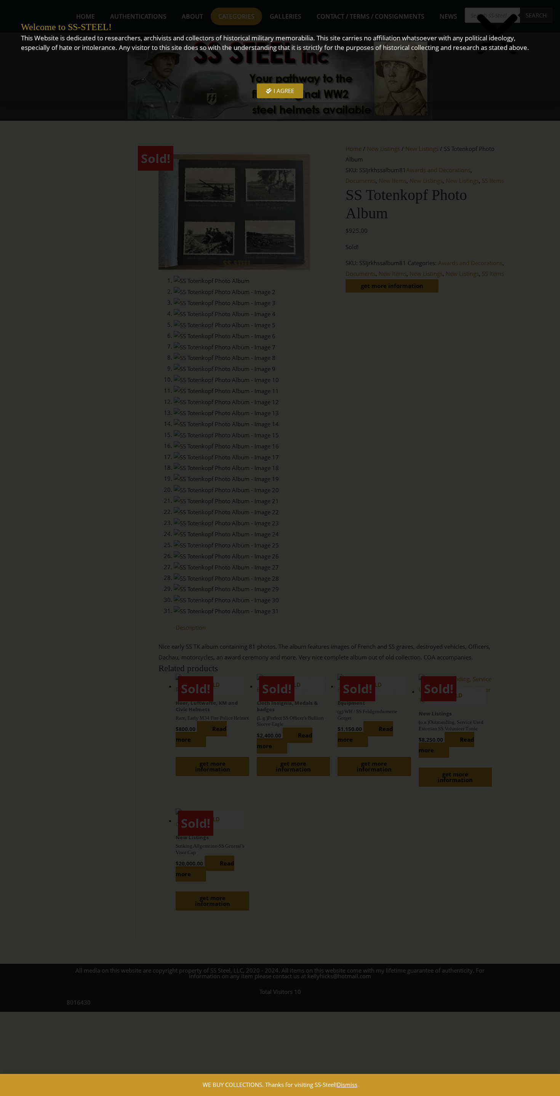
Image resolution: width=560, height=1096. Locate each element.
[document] (280, 548)
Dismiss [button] (347, 1084)
